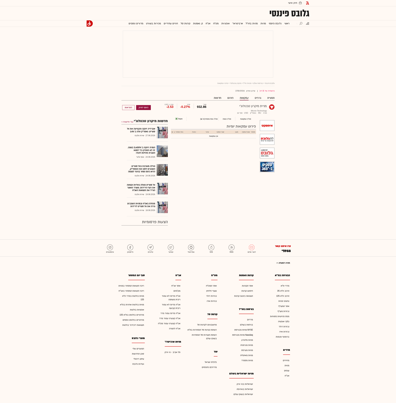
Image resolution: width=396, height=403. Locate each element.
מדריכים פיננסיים (209, 367)
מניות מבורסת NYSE (243, 329)
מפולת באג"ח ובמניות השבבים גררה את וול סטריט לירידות (141, 205)
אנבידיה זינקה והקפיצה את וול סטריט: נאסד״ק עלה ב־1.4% (141, 130)
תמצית (271, 98)
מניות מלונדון (247, 340)
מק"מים (176, 290)
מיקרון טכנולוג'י (235, 83)
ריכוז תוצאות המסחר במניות (131, 285)
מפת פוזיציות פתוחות (279, 316)
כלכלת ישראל (211, 362)
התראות (128, 107)
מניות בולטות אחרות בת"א (132, 304)
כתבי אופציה (283, 321)
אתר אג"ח (175, 285)
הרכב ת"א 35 (283, 290)
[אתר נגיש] (90, 23)
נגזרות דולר (284, 326)
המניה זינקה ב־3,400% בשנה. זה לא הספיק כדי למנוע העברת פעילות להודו (141, 150)
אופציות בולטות (137, 309)
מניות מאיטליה (246, 355)
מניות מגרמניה (246, 345)
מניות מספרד (247, 360)
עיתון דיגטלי (138, 358)
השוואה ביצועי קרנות (243, 296)
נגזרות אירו (284, 331)
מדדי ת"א (285, 285)
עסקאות (244, 98)
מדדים (250, 319)
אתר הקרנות (247, 285)
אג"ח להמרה (174, 328)
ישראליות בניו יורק (245, 384)
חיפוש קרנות (247, 290)
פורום (230, 98)
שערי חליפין (211, 290)
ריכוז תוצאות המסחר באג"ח (131, 290)
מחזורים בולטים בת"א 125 (132, 314)
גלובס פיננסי (289, 13)
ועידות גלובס (138, 364)
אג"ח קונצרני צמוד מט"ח (169, 323)
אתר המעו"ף (283, 306)
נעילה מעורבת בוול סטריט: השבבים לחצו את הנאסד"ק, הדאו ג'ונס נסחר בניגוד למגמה (141, 169)
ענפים (286, 370)
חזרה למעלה (284, 263)
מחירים (286, 360)
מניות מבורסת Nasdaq (242, 334)
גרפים (258, 98)
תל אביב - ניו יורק (172, 352)
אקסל (180, 119)
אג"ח (287, 375)
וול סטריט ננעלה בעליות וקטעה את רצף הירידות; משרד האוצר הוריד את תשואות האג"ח (141, 187)
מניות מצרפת (247, 350)
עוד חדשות (128, 122)
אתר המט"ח (211, 285)
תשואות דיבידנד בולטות (133, 325)
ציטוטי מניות (283, 301)
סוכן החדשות (138, 353)
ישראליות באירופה (245, 389)
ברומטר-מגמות (282, 336)
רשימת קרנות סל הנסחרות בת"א (202, 329)
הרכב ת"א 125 (282, 296)
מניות (287, 365)
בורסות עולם (258, 83)
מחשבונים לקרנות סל (207, 324)
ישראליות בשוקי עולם (243, 394)
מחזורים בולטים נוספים (133, 319)
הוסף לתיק (143, 107)
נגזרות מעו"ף (283, 311)
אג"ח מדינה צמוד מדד (170, 313)
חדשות (217, 98)
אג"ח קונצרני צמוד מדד (169, 318)
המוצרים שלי (138, 348)
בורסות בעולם (246, 324)
